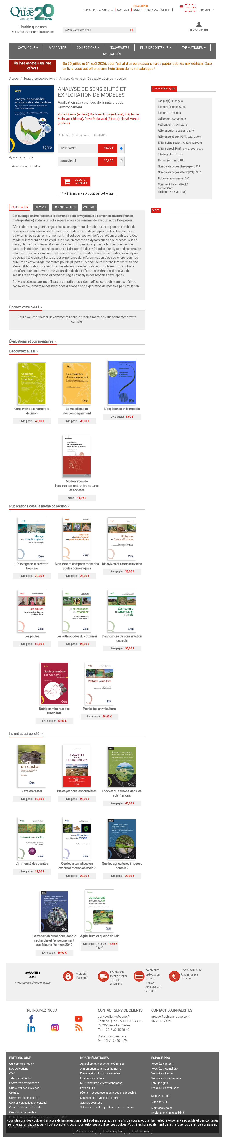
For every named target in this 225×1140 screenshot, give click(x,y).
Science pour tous (91, 1102)
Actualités (112, 54)
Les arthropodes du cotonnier (77, 636)
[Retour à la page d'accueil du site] (32, 12)
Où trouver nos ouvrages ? (25, 1087)
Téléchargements (20, 1078)
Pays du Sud (87, 1087)
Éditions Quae (177, 106)
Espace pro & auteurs (98, 9)
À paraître (57, 47)
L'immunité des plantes (32, 863)
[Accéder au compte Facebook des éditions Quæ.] (31, 1018)
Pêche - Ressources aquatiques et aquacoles (108, 1092)
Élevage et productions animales (100, 1073)
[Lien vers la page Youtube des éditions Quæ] (78, 1018)
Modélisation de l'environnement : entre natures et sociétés (77, 486)
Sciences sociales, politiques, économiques (107, 1107)
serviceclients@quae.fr (114, 1016)
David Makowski (96, 119)
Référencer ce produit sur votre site (89, 193)
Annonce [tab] (89, 207)
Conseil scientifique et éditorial (28, 1102)
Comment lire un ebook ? (24, 1097)
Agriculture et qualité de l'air (99, 936)
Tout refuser (140, 1131)
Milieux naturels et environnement (101, 1083)
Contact (123, 9)
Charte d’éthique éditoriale (25, 1107)
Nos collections (18, 1068)
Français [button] (205, 10)
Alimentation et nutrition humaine (100, 1068)
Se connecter (199, 30)
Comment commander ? (24, 1083)
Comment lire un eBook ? (173, 184)
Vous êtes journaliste (164, 1068)
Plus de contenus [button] (154, 47)
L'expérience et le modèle (122, 409)
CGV (12, 1073)
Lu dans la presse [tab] (65, 207)
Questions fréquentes (22, 1112)
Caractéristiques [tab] (163, 88)
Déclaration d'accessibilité (167, 1112)
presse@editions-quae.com (170, 1016)
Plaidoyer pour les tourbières (77, 791)
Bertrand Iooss (100, 114)
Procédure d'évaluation (165, 1087)
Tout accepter (112, 1131)
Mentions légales (161, 1107)
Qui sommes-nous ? (21, 1063)
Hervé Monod (130, 119)
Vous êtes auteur (161, 1063)
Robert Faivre (67, 114)
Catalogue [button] (27, 47)
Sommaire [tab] (41, 207)
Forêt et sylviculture (92, 1078)
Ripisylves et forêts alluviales (122, 564)
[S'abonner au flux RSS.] (78, 1027)
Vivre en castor (32, 791)
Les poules (32, 636)
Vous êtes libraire (162, 1073)
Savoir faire (81, 135)
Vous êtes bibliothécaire (166, 1078)
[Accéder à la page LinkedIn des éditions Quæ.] (31, 1027)
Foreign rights (159, 1083)
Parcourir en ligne (23, 157)
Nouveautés (120, 47)
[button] (77, 305)
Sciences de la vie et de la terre (99, 1097)
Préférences (84, 1131)
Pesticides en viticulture (99, 709)
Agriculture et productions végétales (102, 1063)
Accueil (14, 78)
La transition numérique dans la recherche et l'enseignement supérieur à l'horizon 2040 (54, 940)
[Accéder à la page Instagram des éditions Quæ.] (55, 1027)
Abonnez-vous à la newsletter (190, 8)
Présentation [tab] (19, 207)
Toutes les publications (39, 78)
